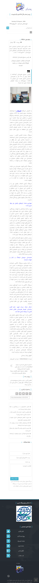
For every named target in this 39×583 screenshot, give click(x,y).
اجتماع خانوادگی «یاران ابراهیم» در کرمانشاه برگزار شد (20, 435)
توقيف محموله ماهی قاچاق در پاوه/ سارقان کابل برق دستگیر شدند (18, 372)
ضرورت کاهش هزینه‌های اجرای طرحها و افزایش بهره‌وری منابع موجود (20, 419)
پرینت (18, 42)
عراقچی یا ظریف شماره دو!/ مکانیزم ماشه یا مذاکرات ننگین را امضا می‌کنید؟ (20, 413)
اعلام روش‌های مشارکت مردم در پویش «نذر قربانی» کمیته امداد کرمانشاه (20, 424)
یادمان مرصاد (28, 385)
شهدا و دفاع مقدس (21, 50)
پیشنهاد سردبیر (13, 48)
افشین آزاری (28, 380)
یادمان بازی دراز (14, 382)
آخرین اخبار (24, 46)
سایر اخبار (28, 50)
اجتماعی (19, 46)
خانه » (29, 46)
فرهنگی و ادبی (12, 50)
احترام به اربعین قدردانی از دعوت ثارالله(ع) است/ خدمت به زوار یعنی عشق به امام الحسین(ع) (23, 367)
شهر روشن (21, 382)
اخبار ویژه (25, 48)
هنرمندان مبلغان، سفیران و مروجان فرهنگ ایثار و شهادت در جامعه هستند (20, 63)
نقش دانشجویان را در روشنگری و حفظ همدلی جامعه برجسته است (20, 408)
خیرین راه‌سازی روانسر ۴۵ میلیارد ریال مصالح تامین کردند (20, 429)
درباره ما (18, 563)
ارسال (11, 42)
